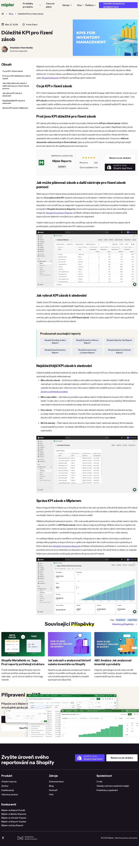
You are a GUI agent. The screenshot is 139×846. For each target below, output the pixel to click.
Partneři (53, 790)
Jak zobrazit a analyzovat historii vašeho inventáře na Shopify (69, 662)
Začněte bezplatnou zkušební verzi (114, 5)
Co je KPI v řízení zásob (12, 71)
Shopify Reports (50, 77)
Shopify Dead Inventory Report (55, 351)
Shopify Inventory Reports (66, 546)
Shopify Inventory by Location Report (87, 351)
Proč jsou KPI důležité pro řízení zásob (16, 77)
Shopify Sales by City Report (119, 340)
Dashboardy (7, 790)
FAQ (51, 794)
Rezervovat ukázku (120, 157)
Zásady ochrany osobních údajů (113, 785)
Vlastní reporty (9, 781)
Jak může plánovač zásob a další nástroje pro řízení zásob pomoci (15, 86)
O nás (99, 781)
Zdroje (65, 5)
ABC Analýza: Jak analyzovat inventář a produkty (113, 662)
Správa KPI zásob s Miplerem (15, 108)
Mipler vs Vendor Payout (13, 817)
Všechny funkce (9, 794)
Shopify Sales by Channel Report (119, 351)
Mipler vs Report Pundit (13, 810)
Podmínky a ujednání (107, 790)
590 (96, 162)
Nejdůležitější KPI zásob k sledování (13, 101)
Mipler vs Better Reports (13, 814)
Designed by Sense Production (31, 838)
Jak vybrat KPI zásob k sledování (12, 94)
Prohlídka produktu (28, 5)
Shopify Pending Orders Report (55, 341)
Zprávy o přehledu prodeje (54, 391)
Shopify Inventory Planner (59, 212)
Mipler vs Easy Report (12, 825)
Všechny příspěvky (123, 624)
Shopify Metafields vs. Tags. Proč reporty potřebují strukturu (22, 662)
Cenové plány (50, 5)
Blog (11, 14)
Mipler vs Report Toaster (13, 821)
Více (79, 5)
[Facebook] (3, 838)
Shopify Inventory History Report (87, 341)
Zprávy (4, 785)
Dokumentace (56, 781)
